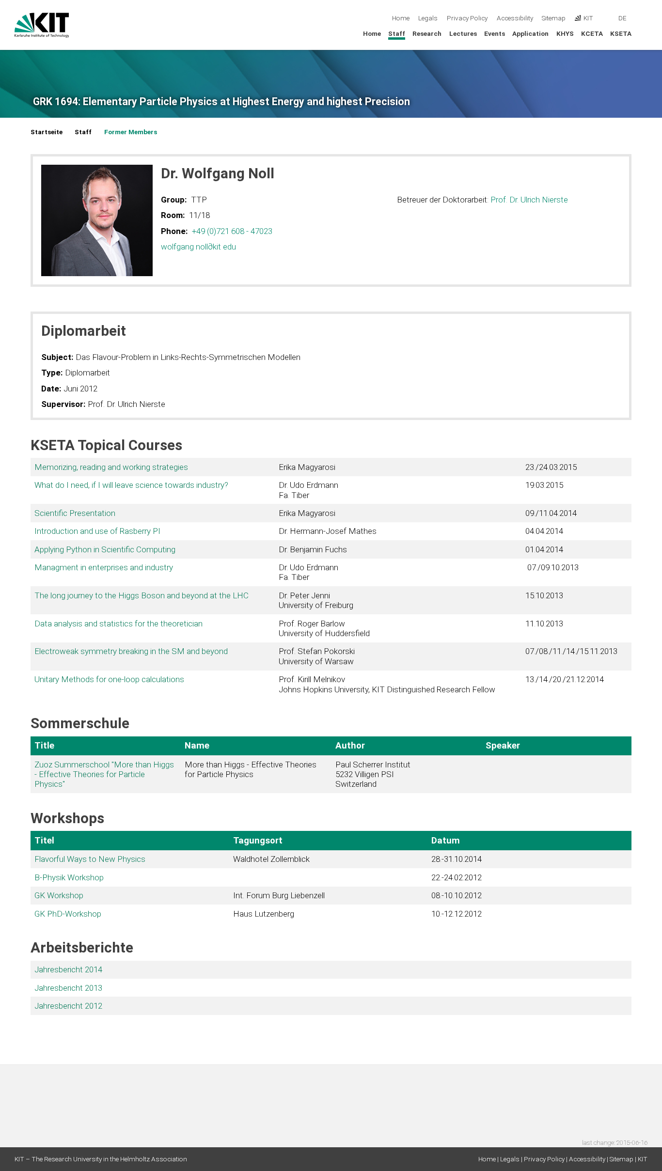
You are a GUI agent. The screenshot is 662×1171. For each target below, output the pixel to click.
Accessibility (515, 18)
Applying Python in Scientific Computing (104, 549)
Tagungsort (258, 840)
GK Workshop (58, 895)
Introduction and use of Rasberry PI (97, 531)
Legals (428, 18)
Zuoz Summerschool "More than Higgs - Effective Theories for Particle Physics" (104, 774)
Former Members (130, 132)
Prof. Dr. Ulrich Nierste (529, 199)
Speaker (503, 745)
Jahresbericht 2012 (68, 1006)
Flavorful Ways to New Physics (89, 859)
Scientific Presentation (74, 513)
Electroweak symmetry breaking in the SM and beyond (131, 651)
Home (401, 18)
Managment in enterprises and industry (103, 567)
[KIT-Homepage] (42, 25)
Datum (445, 840)
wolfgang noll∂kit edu (198, 246)
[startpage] (644, 33)
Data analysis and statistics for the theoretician (118, 623)
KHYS (565, 33)
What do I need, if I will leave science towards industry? (131, 485)
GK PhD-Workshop (67, 914)
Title (44, 745)
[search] (644, 18)
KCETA (592, 33)
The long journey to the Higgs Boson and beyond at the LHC (141, 595)
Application (530, 33)
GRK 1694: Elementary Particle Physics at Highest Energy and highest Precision (221, 102)
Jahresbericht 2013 (68, 988)
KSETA (620, 33)
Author (350, 745)
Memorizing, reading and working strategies (111, 467)
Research (426, 33)
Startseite (47, 132)
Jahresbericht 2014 (68, 969)
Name (197, 745)
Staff (396, 33)
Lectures (463, 33)
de (622, 18)
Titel (44, 840)
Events (494, 33)
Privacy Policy (467, 18)
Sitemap (554, 18)
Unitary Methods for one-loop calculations (109, 679)
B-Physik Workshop (69, 877)
